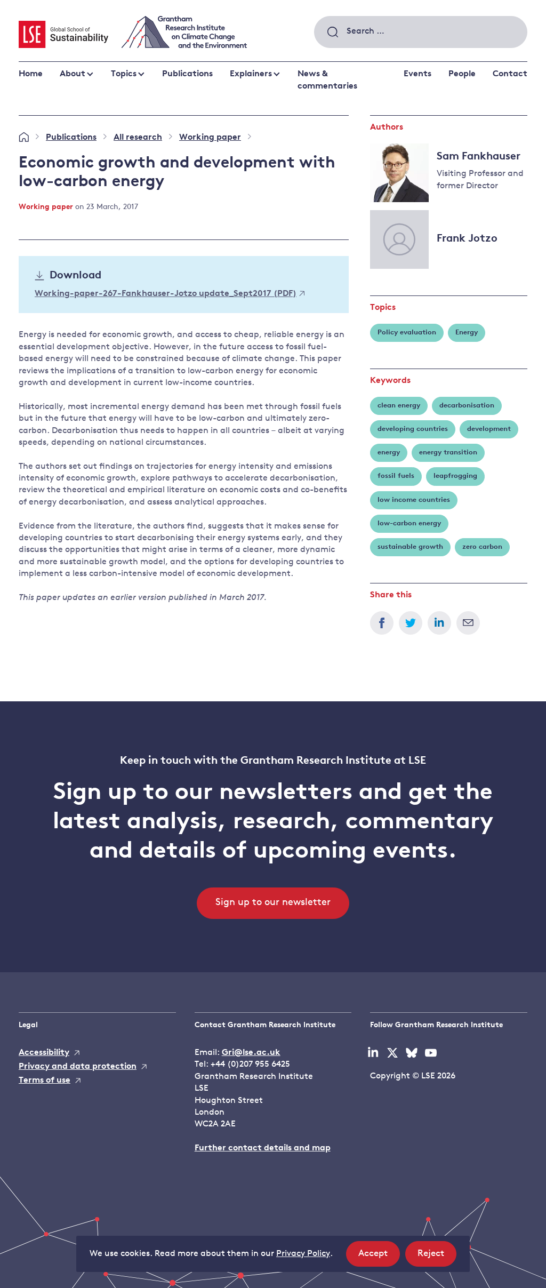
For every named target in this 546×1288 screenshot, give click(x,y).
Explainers (251, 74)
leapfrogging (455, 476)
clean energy (399, 405)
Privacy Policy (303, 1254)
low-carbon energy (409, 523)
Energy (466, 332)
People (462, 74)
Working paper (210, 137)
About (72, 74)
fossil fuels (396, 476)
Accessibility (44, 1053)
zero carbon (482, 546)
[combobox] (420, 32)
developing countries (413, 429)
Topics (123, 74)
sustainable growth (410, 546)
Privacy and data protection (77, 1066)
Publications (187, 74)
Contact (510, 74)
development (489, 429)
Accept (379, 1258)
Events (417, 74)
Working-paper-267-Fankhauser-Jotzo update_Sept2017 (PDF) (165, 294)
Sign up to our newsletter (273, 903)
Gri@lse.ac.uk (251, 1053)
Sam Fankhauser (478, 156)
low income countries (414, 500)
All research (138, 137)
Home (31, 74)
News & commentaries (327, 80)
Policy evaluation (407, 332)
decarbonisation (466, 405)
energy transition (448, 452)
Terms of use (44, 1080)
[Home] (24, 137)
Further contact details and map (263, 1148)
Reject (436, 1258)
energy (389, 452)
